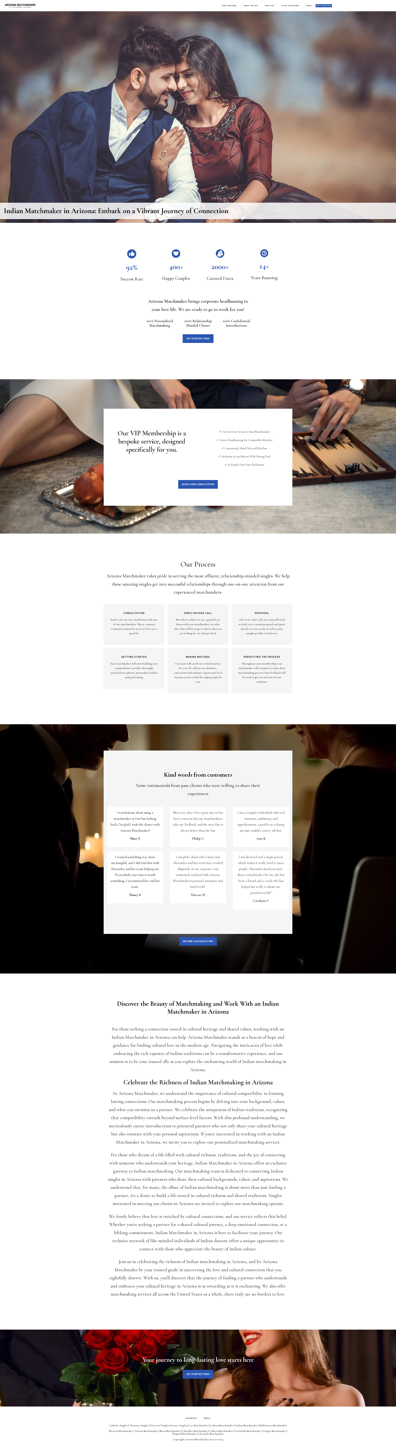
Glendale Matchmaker (211, 1433)
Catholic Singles (118, 1425)
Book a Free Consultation (198, 484)
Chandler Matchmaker (195, 1431)
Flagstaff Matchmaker (184, 1433)
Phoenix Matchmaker (121, 1431)
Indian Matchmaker (246, 1425)
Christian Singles (138, 1425)
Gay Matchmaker (198, 1425)
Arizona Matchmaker (20, 5)
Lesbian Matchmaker (222, 1425)
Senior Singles (179, 1425)
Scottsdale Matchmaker (248, 1431)
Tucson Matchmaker (146, 1431)
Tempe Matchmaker (274, 1431)
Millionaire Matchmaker (273, 1425)
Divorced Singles (159, 1425)
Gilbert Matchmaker (221, 1431)
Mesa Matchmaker (170, 1431)
